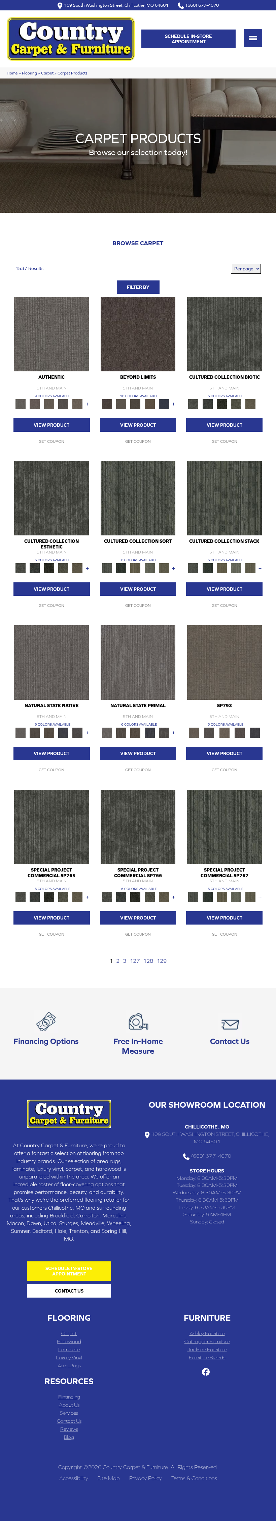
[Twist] (164, 568)
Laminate (69, 1349)
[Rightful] (239, 732)
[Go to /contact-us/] (230, 1029)
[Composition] (236, 403)
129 (162, 961)
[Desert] (121, 403)
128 (148, 961)
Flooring (29, 73)
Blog (69, 1437)
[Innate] (63, 732)
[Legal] (63, 403)
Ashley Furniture (207, 1333)
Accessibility (73, 1478)
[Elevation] (135, 403)
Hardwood (69, 1341)
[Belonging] (51, 662)
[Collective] (222, 403)
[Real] (77, 403)
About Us (69, 1405)
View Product (51, 425)
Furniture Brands (207, 1357)
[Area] (138, 333)
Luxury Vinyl (69, 1357)
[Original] (77, 732)
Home (12, 73)
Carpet (47, 73)
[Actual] (51, 333)
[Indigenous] (49, 732)
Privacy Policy (145, 1478)
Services (69, 1413)
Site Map (109, 1478)
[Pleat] (150, 568)
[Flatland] (164, 403)
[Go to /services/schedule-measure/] (138, 1033)
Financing (69, 1397)
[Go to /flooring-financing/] (46, 1029)
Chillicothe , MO (207, 1127)
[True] (255, 732)
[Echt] (35, 403)
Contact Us (69, 1421)
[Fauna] (150, 403)
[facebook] (206, 1372)
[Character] (208, 403)
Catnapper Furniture (207, 1341)
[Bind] (138, 498)
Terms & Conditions (194, 1478)
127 (135, 961)
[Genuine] (49, 403)
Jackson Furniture (207, 1349)
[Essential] (35, 732)
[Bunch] (121, 568)
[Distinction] (250, 403)
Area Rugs (69, 1365)
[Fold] (135, 568)
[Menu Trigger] (253, 38)
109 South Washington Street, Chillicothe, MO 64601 (116, 5)
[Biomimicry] (224, 333)
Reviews (69, 1429)
